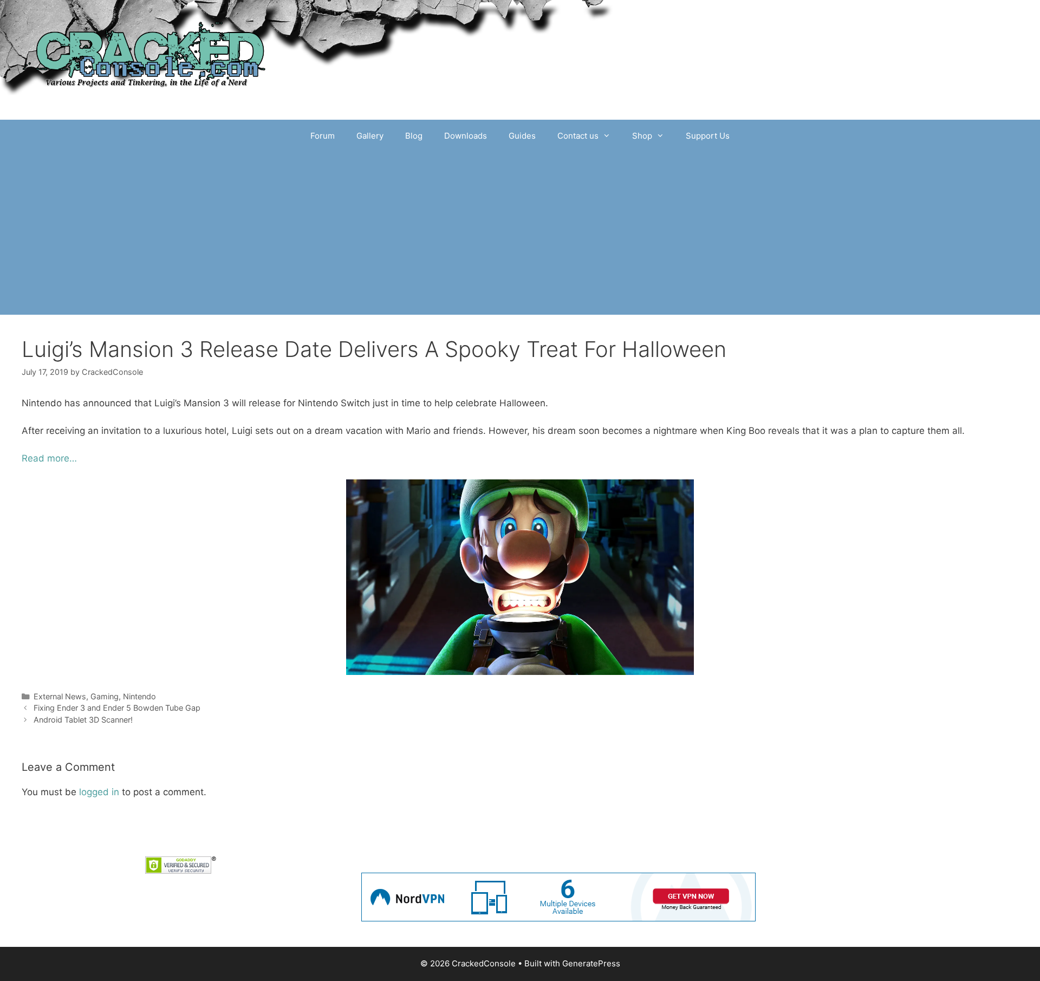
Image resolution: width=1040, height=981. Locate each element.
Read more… (49, 458)
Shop (642, 136)
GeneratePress (591, 963)
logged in (99, 792)
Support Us (708, 136)
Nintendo (139, 696)
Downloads (465, 136)
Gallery (370, 136)
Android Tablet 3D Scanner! (83, 719)
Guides (522, 136)
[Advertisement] (520, 233)
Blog (413, 136)
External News (60, 696)
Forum (322, 136)
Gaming (104, 696)
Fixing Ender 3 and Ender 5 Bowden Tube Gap (117, 707)
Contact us (578, 136)
